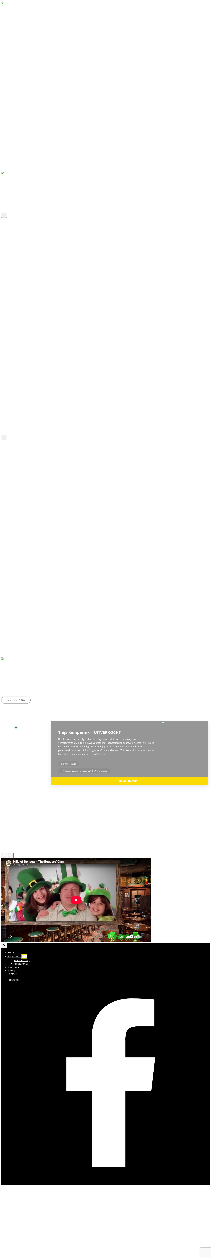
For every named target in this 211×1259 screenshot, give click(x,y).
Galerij (11, 205)
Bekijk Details (128, 781)
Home (11, 188)
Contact (12, 208)
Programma (14, 191)
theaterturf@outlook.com (24, 1243)
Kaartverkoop (22, 195)
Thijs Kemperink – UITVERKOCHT (89, 732)
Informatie (13, 202)
